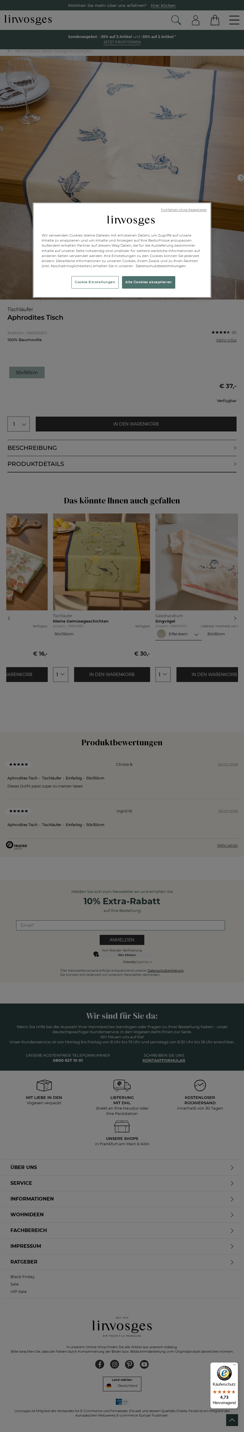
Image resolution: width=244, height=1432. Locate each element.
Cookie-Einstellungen (95, 282)
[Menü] (234, 1366)
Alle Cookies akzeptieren (148, 282)
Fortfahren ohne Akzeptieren (184, 210)
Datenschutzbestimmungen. (161, 266)
